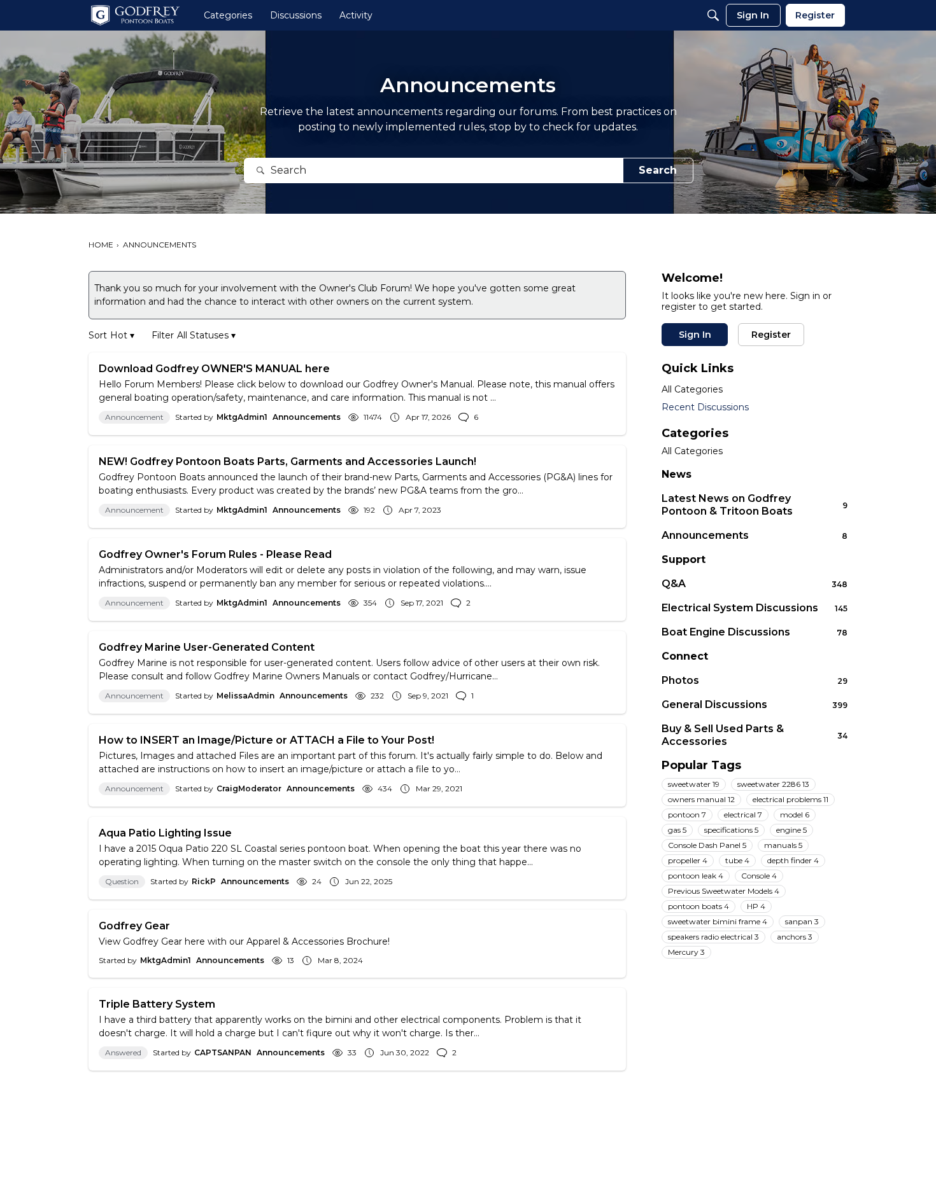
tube (737, 860)
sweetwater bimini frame (717, 921)
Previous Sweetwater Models (723, 891)
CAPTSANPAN (223, 1052)
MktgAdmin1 (241, 417)
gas (677, 830)
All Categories (692, 389)
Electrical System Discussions (754, 608)
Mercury (686, 952)
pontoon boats (698, 906)
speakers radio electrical (713, 936)
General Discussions (754, 704)
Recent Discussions (705, 407)
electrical (743, 814)
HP (756, 906)
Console (759, 875)
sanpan (802, 921)
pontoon (687, 814)
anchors (794, 936)
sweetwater (694, 784)
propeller (687, 860)
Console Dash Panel (707, 845)
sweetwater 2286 (773, 784)
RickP (204, 881)
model (794, 814)
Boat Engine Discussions (754, 632)
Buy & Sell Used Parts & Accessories (754, 735)
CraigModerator (248, 788)
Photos (754, 680)
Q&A (754, 584)
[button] (122, 335)
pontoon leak (695, 875)
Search (658, 170)
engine (791, 830)
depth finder (793, 860)
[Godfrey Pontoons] (135, 15)
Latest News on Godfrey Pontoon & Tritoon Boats (754, 504)
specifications (731, 830)
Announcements (307, 417)
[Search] (713, 15)
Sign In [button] (695, 334)
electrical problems (790, 799)
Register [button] (771, 334)
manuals (783, 845)
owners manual (701, 799)
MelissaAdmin (245, 695)
